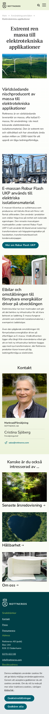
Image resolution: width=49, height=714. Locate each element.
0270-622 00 (9, 654)
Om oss (8, 585)
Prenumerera (8, 630)
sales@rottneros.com (19, 442)
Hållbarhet (11, 545)
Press (5, 624)
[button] (45, 5)
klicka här (9, 690)
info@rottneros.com (12, 659)
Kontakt (6, 619)
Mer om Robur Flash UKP (20, 245)
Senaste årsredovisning (22, 505)
